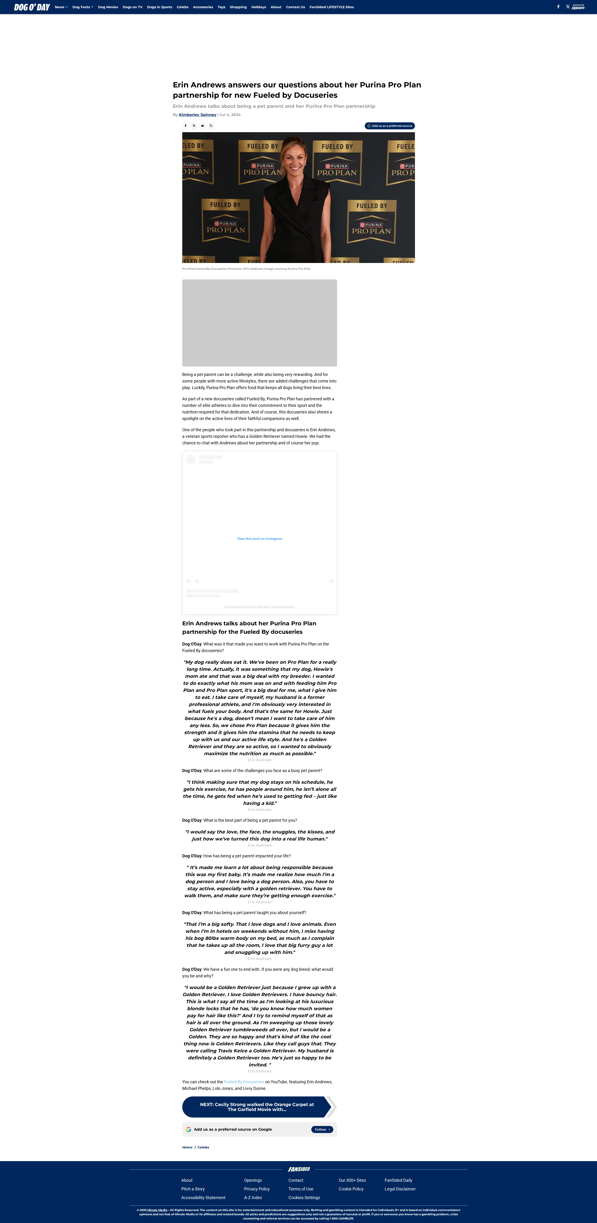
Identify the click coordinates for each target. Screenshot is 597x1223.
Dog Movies (108, 7)
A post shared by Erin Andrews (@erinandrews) (259, 607)
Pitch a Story (193, 1188)
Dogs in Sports (159, 7)
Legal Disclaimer (400, 1188)
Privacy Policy (257, 1188)
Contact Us (295, 7)
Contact (296, 1180)
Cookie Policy (351, 1188)
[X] (568, 6)
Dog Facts (81, 7)
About (276, 7)
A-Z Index (253, 1197)
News (59, 7)
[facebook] (558, 6)
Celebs (182, 7)
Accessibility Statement (203, 1197)
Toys (221, 7)
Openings (253, 1180)
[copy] (211, 125)
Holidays (258, 7)
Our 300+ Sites (352, 1180)
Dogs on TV (132, 7)
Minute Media (157, 1210)
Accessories (203, 7)
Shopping (238, 7)
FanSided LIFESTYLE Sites (332, 7)
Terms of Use (301, 1188)
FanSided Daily (398, 1180)
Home (187, 1147)
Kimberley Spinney (198, 115)
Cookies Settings (304, 1197)
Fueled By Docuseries (244, 1081)
